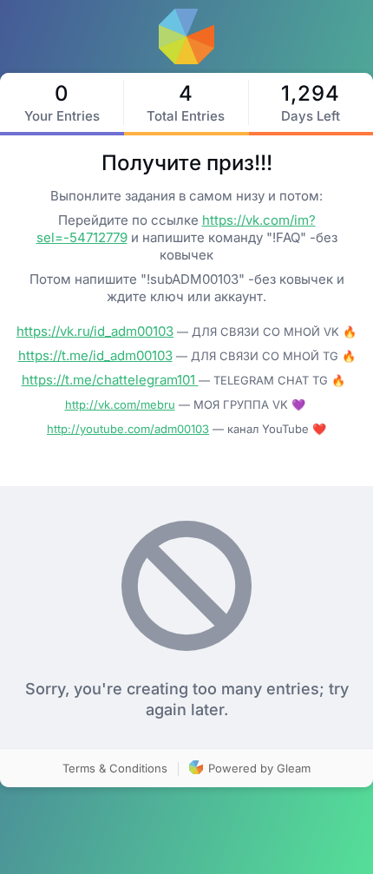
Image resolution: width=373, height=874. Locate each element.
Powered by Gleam (258, 768)
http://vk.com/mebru (120, 404)
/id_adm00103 (130, 355)
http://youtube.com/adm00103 (128, 429)
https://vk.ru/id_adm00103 (94, 331)
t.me (75, 355)
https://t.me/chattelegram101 (110, 379)
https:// (40, 355)
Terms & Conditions (114, 768)
